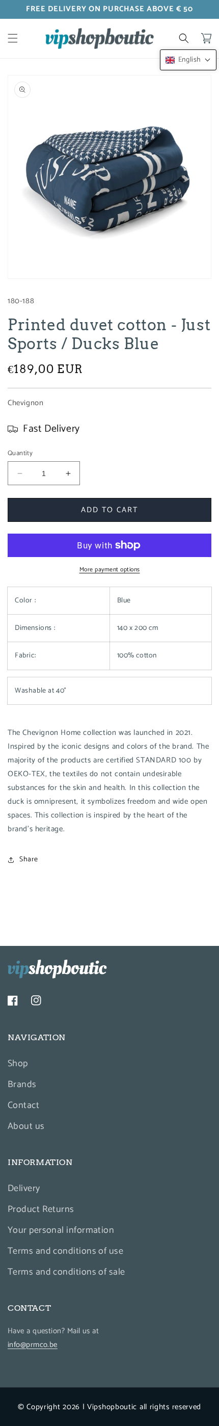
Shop (18, 1063)
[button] (13, 38)
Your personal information (61, 1230)
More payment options (109, 569)
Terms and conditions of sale (66, 1272)
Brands (22, 1084)
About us (26, 1126)
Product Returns (41, 1209)
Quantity (20, 453)
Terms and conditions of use (65, 1251)
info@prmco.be (33, 1344)
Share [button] (28, 859)
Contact (23, 1105)
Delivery (24, 1188)
